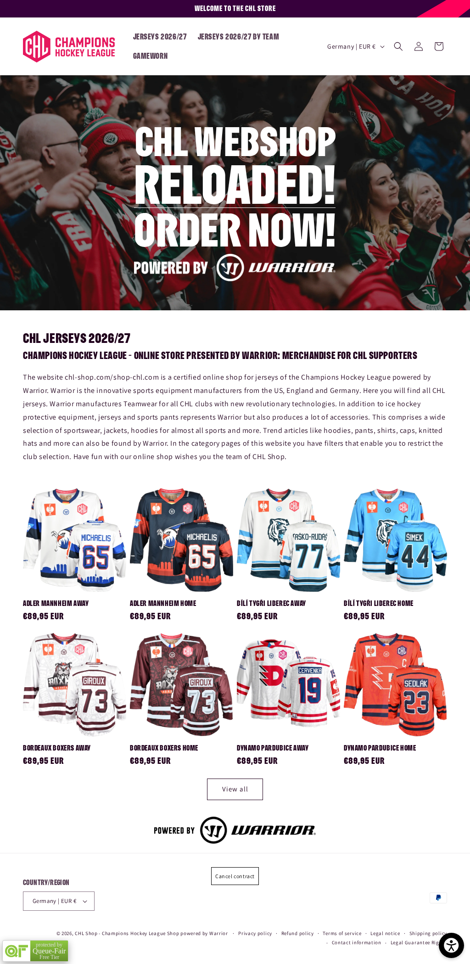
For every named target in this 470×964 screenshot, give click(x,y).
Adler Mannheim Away (56, 603)
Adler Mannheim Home (163, 603)
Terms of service (342, 933)
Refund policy (297, 933)
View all (235, 789)
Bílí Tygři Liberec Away (271, 603)
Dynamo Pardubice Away (273, 747)
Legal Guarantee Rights (419, 942)
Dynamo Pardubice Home (380, 747)
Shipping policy (428, 933)
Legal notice (385, 933)
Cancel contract (235, 876)
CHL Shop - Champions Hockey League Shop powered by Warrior (151, 933)
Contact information (356, 942)
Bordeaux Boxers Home (164, 747)
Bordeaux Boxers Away (57, 747)
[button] (398, 46)
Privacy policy (255, 933)
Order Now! (235, 228)
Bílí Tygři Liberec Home (379, 603)
